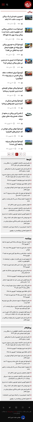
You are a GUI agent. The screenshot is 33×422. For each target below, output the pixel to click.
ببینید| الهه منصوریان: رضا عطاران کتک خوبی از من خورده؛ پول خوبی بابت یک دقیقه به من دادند (16, 313)
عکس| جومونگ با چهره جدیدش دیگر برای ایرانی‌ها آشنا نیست (16, 302)
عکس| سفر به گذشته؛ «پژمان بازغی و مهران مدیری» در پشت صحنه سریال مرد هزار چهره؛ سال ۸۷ (16, 176)
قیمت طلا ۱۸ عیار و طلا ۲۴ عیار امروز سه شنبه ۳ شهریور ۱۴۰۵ (17, 296)
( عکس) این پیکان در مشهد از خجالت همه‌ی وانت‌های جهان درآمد (12, 116)
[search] (7, 5)
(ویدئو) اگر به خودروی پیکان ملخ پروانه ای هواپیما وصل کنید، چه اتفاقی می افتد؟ (13, 47)
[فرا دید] (28, 4)
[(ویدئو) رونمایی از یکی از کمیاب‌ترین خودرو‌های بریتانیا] (28, 101)
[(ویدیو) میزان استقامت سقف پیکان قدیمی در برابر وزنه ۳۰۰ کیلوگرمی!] (28, 73)
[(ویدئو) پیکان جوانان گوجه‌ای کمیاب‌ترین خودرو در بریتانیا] (28, 89)
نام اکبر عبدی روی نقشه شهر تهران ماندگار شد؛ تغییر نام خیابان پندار (16, 272)
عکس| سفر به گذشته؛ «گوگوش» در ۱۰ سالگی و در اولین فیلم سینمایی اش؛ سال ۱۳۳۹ (17, 164)
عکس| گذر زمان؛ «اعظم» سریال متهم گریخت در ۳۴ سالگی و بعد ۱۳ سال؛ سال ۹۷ (16, 287)
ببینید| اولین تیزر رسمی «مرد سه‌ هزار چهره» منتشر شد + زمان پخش (16, 281)
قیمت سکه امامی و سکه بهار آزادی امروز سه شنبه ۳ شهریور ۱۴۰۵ (16, 254)
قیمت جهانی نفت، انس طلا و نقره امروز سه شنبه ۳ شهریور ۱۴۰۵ (16, 266)
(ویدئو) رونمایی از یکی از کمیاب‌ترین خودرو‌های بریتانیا (12, 102)
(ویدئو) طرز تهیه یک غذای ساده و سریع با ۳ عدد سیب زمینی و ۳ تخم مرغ (16, 194)
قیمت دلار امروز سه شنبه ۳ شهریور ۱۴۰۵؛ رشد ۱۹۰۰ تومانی (16, 249)
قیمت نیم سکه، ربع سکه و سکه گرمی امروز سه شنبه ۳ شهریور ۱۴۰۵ (16, 243)
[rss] (3, 408)
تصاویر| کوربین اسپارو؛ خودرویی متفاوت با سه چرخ (16, 214)
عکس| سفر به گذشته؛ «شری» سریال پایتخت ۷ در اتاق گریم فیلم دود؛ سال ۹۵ (16, 307)
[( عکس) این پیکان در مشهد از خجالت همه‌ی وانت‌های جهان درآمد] (28, 114)
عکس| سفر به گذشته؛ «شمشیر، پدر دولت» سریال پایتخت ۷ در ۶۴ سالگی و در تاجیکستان (17, 209)
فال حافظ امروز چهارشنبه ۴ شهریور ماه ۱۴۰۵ (18, 184)
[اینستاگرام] (23, 407)
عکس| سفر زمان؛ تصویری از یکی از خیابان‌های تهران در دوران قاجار (17, 170)
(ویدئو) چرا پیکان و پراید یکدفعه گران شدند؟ (14, 143)
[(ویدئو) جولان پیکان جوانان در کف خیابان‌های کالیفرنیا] (28, 130)
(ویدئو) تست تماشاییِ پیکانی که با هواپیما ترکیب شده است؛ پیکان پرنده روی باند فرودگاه (12, 32)
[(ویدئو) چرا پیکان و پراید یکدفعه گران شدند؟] (28, 142)
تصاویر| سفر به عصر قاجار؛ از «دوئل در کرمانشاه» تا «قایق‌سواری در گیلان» (16, 260)
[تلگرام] (29, 408)
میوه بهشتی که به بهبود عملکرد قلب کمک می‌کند (17, 218)
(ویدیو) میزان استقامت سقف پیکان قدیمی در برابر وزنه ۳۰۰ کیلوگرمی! (12, 75)
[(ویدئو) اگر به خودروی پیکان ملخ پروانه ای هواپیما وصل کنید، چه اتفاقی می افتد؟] (28, 45)
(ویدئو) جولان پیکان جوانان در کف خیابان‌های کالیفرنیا (12, 130)
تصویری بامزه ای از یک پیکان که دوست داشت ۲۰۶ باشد (13, 18)
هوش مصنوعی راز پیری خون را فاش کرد (19, 205)
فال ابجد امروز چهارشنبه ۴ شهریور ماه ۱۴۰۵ (18, 180)
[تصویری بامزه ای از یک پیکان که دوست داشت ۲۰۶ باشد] (28, 17)
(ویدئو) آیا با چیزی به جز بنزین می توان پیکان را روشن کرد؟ (12, 61)
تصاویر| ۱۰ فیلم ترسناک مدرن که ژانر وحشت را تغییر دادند (16, 200)
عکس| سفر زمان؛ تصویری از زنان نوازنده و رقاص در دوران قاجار (16, 319)
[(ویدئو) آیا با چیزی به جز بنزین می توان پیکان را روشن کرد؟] (28, 61)
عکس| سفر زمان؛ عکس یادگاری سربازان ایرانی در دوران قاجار (17, 222)
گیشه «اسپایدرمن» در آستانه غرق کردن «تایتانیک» (16, 227)
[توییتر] (10, 408)
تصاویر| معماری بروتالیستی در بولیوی (20, 231)
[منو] (3, 5)
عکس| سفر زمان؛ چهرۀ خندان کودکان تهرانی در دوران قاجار (17, 189)
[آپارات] (16, 407)
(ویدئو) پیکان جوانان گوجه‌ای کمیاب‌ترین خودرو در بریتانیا (12, 90)
